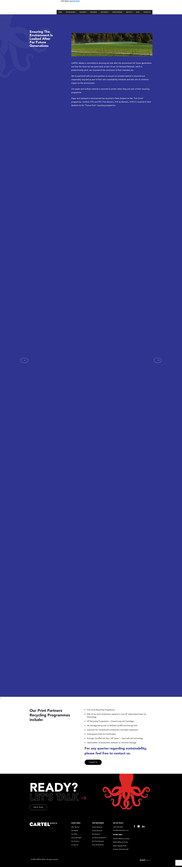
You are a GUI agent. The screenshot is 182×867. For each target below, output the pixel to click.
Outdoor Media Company (121, 838)
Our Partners (75, 841)
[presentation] (24, 360)
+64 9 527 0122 (74, 1)
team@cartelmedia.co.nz (121, 830)
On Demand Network (99, 838)
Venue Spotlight (76, 838)
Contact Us (93, 762)
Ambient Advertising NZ (120, 849)
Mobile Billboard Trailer (120, 842)
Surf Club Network (98, 841)
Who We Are (75, 827)
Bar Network (96, 834)
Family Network (97, 830)
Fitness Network (97, 827)
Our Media (74, 830)
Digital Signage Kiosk (120, 846)
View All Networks (98, 845)
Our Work (74, 834)
